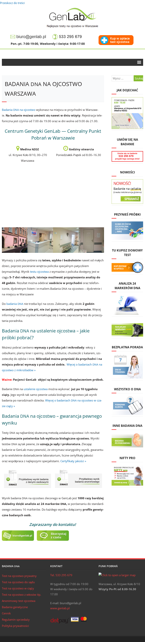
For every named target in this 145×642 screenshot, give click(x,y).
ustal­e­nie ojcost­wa (36, 389)
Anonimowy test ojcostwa (18, 601)
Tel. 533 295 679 (61, 575)
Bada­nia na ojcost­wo (18, 110)
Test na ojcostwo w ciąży (18, 588)
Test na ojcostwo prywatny (19, 576)
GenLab (72, 18)
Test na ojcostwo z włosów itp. (21, 594)
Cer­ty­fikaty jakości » (73, 461)
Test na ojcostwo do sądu (18, 582)
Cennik (6, 613)
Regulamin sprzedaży (16, 619)
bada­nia (14, 304)
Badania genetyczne (15, 607)
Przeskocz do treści (12, 3)
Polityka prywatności (15, 626)
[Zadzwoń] (67, 34)
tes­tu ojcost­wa (39, 271)
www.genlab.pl (60, 608)
